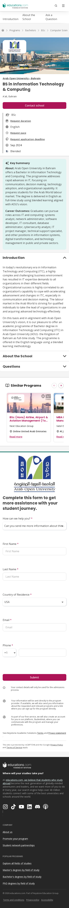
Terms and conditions (13, 899)
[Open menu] (63, 6)
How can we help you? (17, 518)
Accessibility (47, 899)
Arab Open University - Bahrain (22, 78)
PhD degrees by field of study (19, 883)
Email (7, 620)
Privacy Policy (56, 744)
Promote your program (15, 838)
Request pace (18, 133)
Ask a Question (51, 17)
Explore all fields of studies (17, 863)
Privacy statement (57, 732)
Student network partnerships (19, 845)
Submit (34, 677)
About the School (28, 17)
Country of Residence (17, 594)
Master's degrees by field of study (21, 870)
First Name (11, 544)
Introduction (10, 19)
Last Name (10, 569)
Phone (8, 645)
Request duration (20, 120)
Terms (40, 732)
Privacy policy (32, 899)
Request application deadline (27, 139)
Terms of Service (14, 747)
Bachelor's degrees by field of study (22, 876)
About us (7, 832)
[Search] (56, 6)
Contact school (34, 105)
